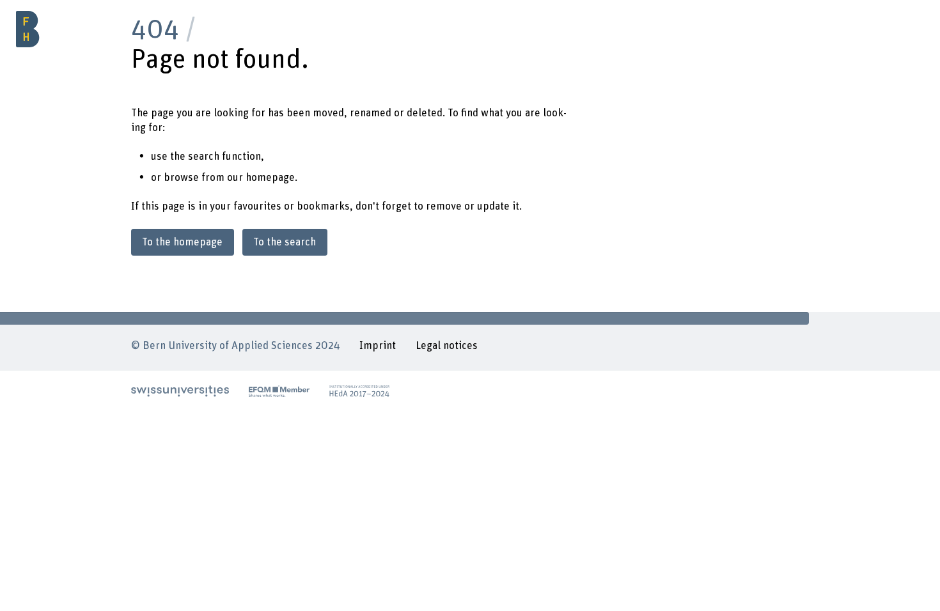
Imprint (377, 346)
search (203, 156)
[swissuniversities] (180, 391)
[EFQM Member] (279, 391)
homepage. (271, 177)
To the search (284, 242)
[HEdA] (359, 391)
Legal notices (447, 346)
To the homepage (182, 242)
